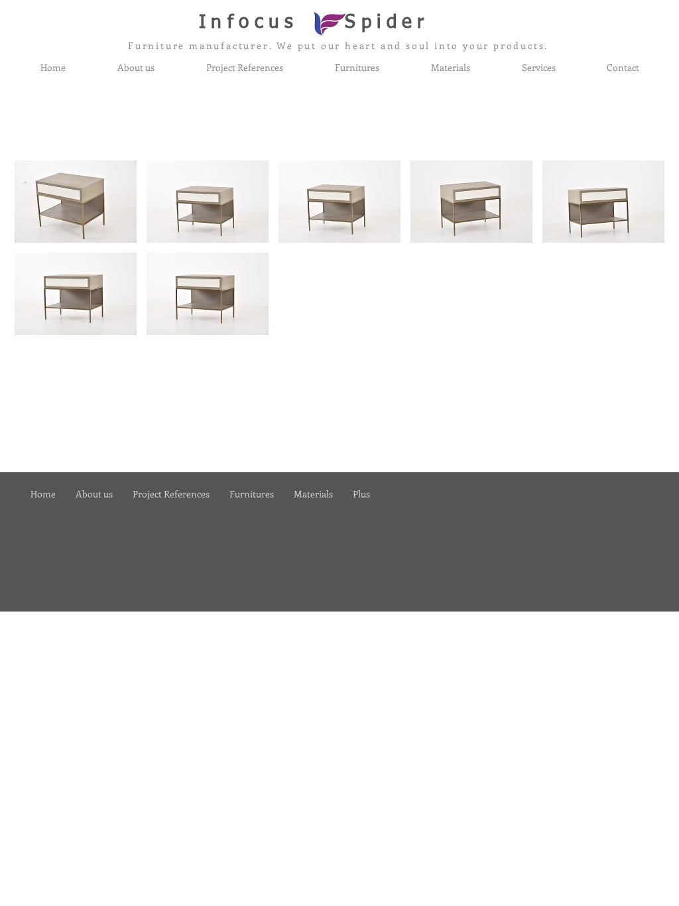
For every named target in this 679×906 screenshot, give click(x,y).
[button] (76, 202)
